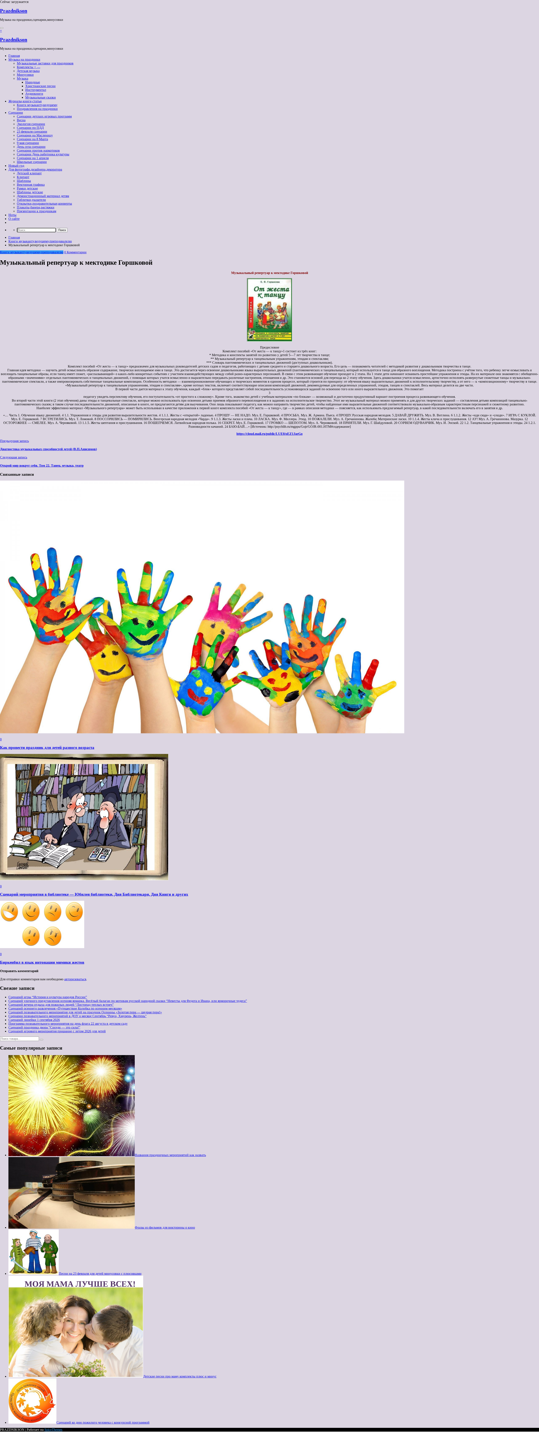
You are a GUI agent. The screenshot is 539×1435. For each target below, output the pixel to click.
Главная (14, 55)
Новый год (16, 165)
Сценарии (15, 112)
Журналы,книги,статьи (25, 101)
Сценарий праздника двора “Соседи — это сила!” (44, 1027)
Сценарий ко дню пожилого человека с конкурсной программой (102, 1422)
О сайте (14, 218)
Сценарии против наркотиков (38, 150)
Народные (32, 82)
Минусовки (25, 74)
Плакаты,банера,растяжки (35, 207)
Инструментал (35, 90)
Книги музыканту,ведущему (37, 105)
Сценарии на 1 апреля (33, 158)
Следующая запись (13, 457)
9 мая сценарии (28, 143)
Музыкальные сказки (40, 97)
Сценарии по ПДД (30, 128)
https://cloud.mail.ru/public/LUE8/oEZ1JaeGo (269, 434)
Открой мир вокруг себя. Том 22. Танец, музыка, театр (42, 465)
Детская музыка (28, 71)
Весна (21, 120)
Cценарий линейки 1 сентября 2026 (34, 1020)
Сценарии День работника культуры (43, 154)
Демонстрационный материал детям (43, 196)
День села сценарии (31, 146)
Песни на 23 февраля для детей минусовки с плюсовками (100, 1273)
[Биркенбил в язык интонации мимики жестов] (42, 947)
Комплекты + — (28, 67)
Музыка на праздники (24, 59)
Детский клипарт (29, 173)
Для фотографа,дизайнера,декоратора (35, 169)
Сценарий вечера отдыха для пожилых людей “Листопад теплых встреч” (61, 1004)
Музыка (22, 78)
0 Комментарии (75, 252)
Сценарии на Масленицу (35, 135)
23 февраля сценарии (32, 131)
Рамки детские (27, 188)
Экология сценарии (31, 124)
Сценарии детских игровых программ (44, 116)
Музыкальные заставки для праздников (45, 63)
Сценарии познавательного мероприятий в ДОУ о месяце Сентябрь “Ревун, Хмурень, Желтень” (77, 1016)
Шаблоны (24, 181)
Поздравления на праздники (37, 109)
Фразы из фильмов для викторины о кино (165, 1227)
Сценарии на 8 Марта (32, 139)
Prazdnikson (13, 10)
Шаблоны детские (30, 192)
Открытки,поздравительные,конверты (44, 203)
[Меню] (1, 28)
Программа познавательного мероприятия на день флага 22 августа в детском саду (68, 1023)
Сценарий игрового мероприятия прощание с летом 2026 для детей (57, 1031)
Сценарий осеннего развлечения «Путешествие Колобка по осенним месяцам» (65, 1008)
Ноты (12, 215)
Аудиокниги (34, 93)
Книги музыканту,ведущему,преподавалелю (31, 252)
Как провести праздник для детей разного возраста (47, 747)
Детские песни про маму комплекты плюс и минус (179, 1376)
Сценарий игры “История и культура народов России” (47, 997)
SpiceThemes (53, 1429)
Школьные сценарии (32, 162)
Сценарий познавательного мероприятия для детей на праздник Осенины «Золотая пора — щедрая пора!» (85, 1012)
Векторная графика (31, 184)
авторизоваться (75, 979)
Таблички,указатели (31, 200)
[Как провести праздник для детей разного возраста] (202, 732)
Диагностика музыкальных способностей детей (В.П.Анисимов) (48, 449)
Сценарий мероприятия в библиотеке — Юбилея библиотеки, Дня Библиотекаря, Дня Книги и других (94, 894)
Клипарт (23, 177)
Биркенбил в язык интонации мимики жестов (42, 962)
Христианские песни (40, 86)
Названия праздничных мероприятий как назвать (170, 1155)
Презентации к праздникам (36, 211)
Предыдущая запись (14, 441)
